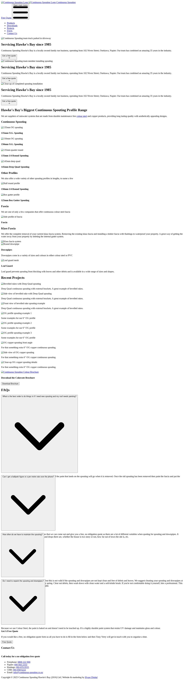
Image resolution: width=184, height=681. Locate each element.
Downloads (12, 25)
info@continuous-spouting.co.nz (28, 672)
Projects (10, 28)
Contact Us (12, 33)
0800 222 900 (24, 662)
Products (11, 23)
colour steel (82, 116)
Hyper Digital (91, 677)
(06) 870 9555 (22, 667)
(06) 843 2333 (20, 664)
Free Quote (6, 18)
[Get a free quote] (9, 58)
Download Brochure (10, 384)
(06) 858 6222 (19, 670)
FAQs (9, 31)
